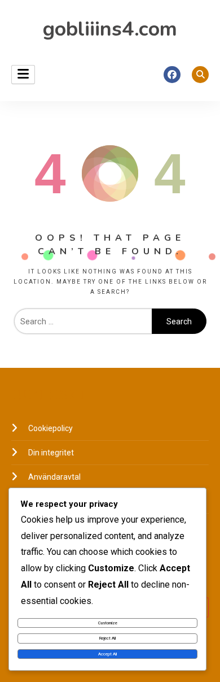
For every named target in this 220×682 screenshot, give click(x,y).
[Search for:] (83, 321)
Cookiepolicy (50, 428)
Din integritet (51, 452)
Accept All (107, 654)
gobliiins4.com (110, 29)
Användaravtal (54, 476)
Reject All (107, 638)
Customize (107, 622)
